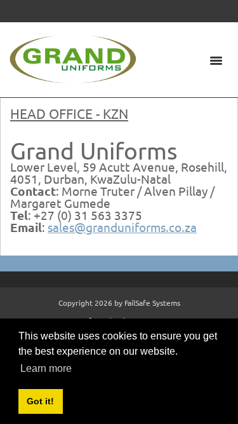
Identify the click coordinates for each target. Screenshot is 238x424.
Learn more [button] (46, 368)
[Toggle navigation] (215, 60)
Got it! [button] (40, 401)
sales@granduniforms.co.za (122, 227)
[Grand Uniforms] (73, 57)
